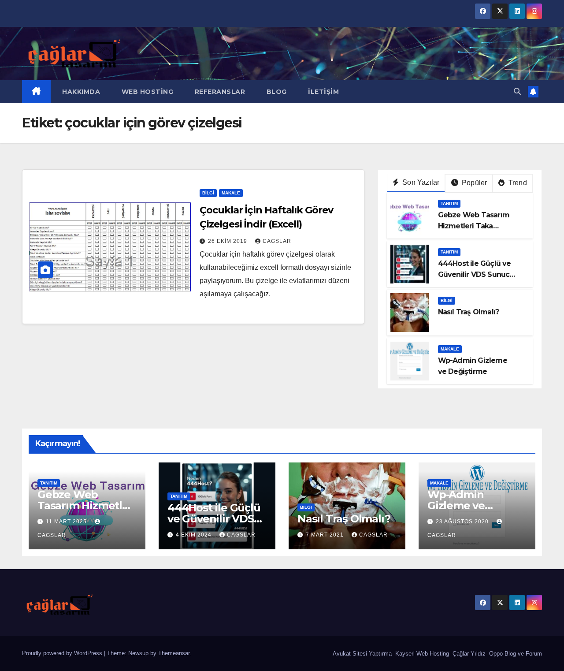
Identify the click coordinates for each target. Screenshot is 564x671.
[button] (517, 91)
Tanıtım (449, 203)
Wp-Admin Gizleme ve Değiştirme (456, 505)
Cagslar (277, 241)
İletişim (322, 92)
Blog (275, 92)
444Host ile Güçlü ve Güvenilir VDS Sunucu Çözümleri (476, 274)
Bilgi (208, 192)
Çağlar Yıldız (468, 653)
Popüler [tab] (473, 182)
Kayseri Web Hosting (421, 653)
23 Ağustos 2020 (463, 521)
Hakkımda (80, 92)
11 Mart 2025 (67, 521)
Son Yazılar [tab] (420, 182)
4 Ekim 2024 (194, 535)
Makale (231, 192)
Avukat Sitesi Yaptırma (361, 653)
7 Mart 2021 (325, 535)
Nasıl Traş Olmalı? (468, 312)
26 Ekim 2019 (228, 241)
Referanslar (219, 92)
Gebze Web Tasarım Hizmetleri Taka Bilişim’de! (473, 226)
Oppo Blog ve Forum (514, 653)
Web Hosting (146, 92)
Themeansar (173, 653)
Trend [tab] (517, 182)
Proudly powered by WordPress (63, 653)
